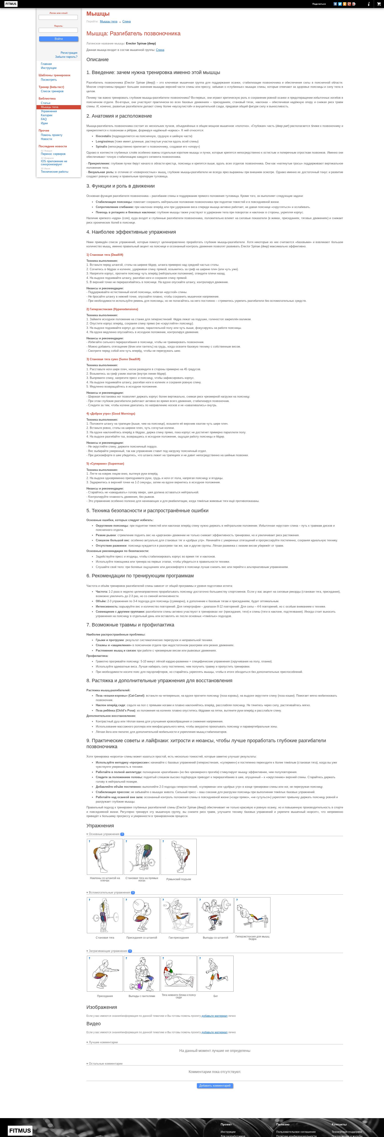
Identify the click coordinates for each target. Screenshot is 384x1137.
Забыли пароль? (66, 56)
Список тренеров (52, 91)
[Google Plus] (349, 4)
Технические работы (54, 170)
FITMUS (11, 4)
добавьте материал (215, 1015)
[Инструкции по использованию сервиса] (369, 4)
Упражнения (49, 111)
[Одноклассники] (344, 4)
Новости (46, 139)
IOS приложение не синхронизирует (54, 161)
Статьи (45, 103)
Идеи (44, 123)
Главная (46, 64)
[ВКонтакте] (335, 4)
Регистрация (69, 52)
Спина (126, 21)
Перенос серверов (53, 153)
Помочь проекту (51, 135)
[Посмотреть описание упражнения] (89, 841)
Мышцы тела (108, 21)
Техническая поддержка (347, 1131)
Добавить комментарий (214, 1085)
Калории (46, 115)
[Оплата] (379, 4)
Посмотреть (49, 79)
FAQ (44, 119)
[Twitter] (340, 4)
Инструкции (48, 68)
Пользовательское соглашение (296, 1131)
